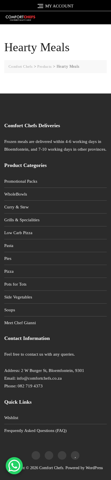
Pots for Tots (15, 284)
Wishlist (11, 417)
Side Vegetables (18, 297)
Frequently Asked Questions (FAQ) (35, 430)
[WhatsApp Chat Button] (14, 465)
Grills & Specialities (22, 220)
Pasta (8, 245)
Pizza (9, 271)
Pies (7, 258)
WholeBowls (15, 194)
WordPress (94, 468)
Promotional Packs (20, 181)
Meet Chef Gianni (20, 322)
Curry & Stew (16, 207)
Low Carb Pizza (18, 232)
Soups (9, 310)
